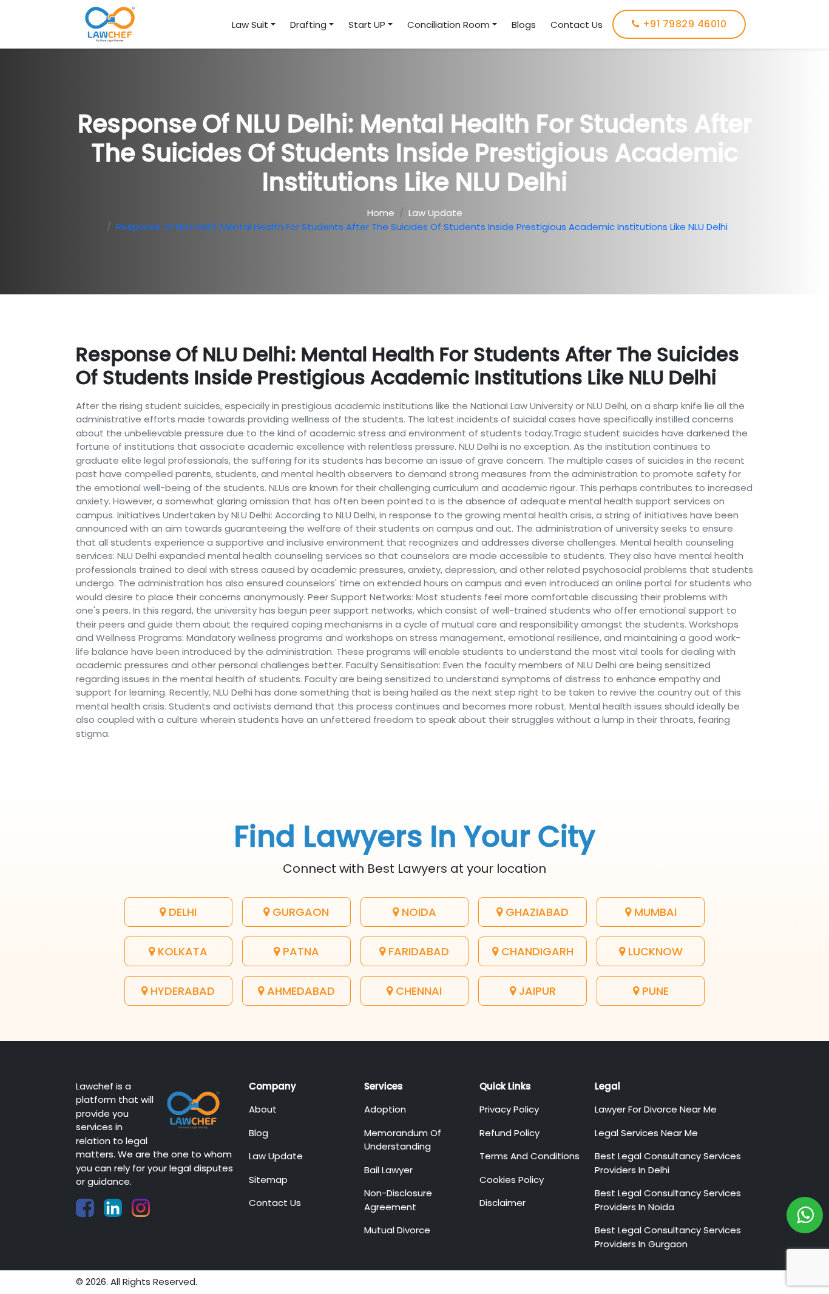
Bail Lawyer (388, 1170)
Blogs (524, 24)
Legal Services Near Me (646, 1132)
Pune (654, 990)
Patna (299, 951)
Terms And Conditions (529, 1156)
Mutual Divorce (397, 1230)
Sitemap (268, 1179)
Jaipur (536, 990)
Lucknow (654, 951)
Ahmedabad (299, 990)
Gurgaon (299, 912)
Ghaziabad (535, 912)
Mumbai (654, 912)
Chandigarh (536, 951)
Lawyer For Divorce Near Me (656, 1109)
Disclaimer (502, 1202)
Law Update (435, 212)
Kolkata (181, 951)
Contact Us (576, 24)
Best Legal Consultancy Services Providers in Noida (668, 1200)
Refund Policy (509, 1132)
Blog (258, 1132)
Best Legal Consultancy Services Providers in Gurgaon (668, 1237)
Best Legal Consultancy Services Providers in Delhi (668, 1163)
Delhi (181, 912)
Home (380, 212)
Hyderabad (181, 990)
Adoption (385, 1109)
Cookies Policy (511, 1179)
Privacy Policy (509, 1109)
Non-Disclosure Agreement (398, 1200)
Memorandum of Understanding (402, 1139)
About (263, 1109)
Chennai (417, 990)
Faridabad (417, 951)
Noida (417, 912)
